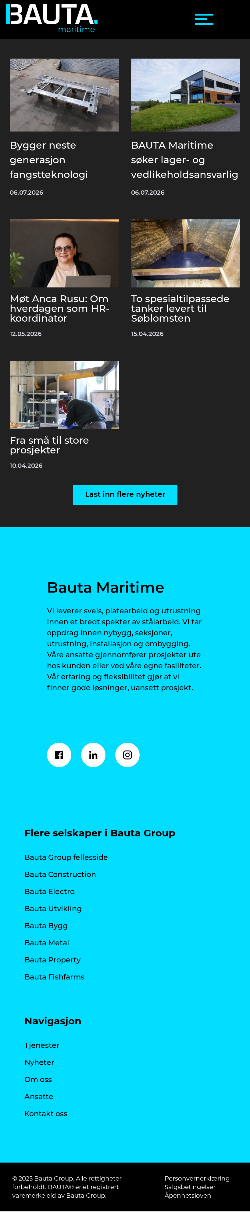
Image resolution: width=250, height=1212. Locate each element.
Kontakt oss (45, 1114)
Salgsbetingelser (190, 1187)
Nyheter (39, 1063)
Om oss (38, 1080)
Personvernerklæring (197, 1178)
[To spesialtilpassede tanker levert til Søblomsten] (185, 253)
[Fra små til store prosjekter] (64, 395)
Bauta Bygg (46, 926)
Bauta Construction (60, 875)
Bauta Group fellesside (66, 858)
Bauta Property (52, 960)
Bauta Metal (46, 943)
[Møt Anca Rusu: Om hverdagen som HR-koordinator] (64, 253)
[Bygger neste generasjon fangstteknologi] (64, 95)
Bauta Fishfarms (54, 977)
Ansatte (38, 1097)
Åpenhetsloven (188, 1195)
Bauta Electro (49, 892)
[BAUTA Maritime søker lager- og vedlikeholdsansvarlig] (185, 95)
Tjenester (41, 1046)
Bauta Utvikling (53, 909)
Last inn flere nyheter (125, 495)
